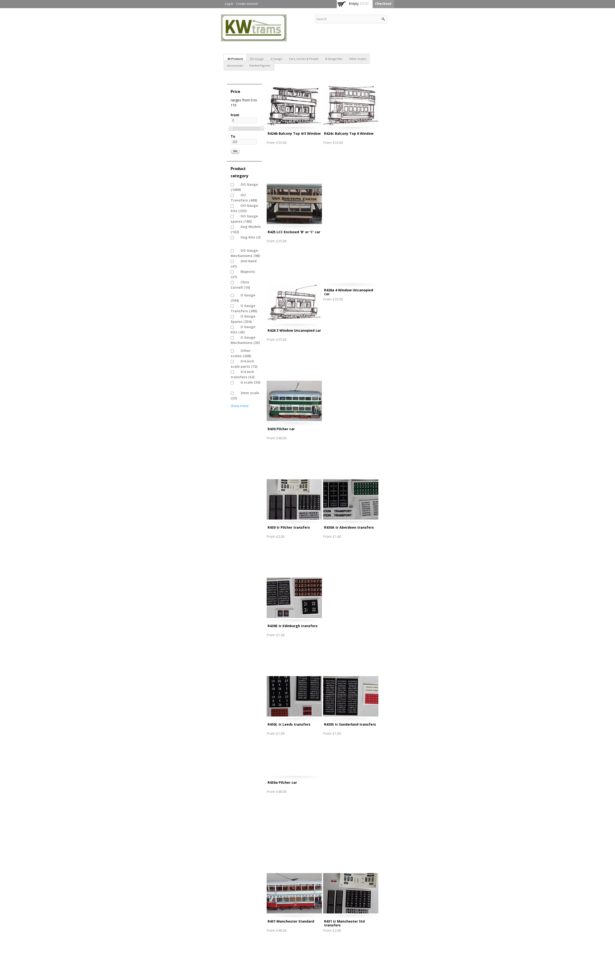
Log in (229, 4)
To (233, 136)
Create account (247, 4)
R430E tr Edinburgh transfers (293, 626)
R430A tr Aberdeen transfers (349, 527)
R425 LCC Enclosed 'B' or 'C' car (294, 232)
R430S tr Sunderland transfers (350, 724)
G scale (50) (247, 382)
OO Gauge (257, 59)
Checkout (383, 3)
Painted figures (259, 65)
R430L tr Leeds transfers (289, 724)
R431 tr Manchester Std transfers (344, 923)
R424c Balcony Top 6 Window (349, 133)
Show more (240, 406)
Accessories (235, 65)
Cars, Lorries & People (304, 59)
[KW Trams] (254, 39)
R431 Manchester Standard (291, 921)
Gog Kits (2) (248, 237)
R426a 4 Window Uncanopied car (348, 292)
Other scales (357, 59)
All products (235, 59)
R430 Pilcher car (281, 429)
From (235, 115)
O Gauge (276, 59)
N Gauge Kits (333, 59)
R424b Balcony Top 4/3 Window (294, 133)
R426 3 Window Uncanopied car (294, 330)
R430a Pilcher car (282, 782)
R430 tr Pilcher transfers (289, 527)
